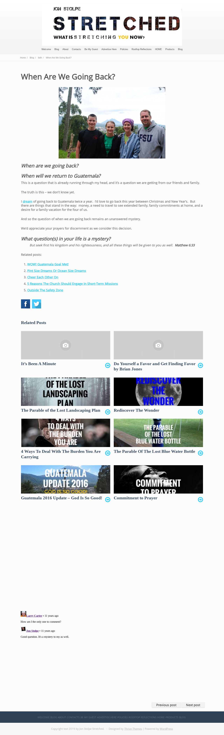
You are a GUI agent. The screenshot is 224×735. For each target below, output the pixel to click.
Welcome (46, 49)
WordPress (166, 728)
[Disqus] (112, 559)
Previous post (166, 705)
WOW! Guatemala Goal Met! (48, 264)
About (65, 49)
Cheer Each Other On (42, 277)
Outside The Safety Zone (45, 290)
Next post (193, 705)
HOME (158, 49)
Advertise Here (109, 49)
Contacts (76, 49)
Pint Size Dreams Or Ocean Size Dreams (56, 271)
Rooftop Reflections (142, 49)
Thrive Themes (133, 728)
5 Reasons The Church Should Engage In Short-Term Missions (72, 284)
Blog (56, 49)
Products (169, 49)
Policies (124, 49)
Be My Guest (91, 49)
